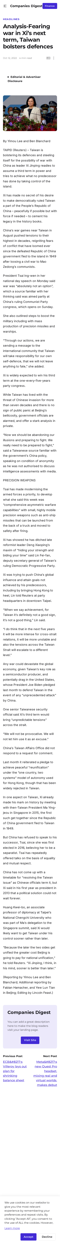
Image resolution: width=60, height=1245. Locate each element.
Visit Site (30, 1040)
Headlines (11, 19)
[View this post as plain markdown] (48, 58)
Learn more (12, 1228)
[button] (5, 6)
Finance (50, 6)
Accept (28, 1236)
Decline (47, 1236)
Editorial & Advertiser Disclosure (24, 79)
